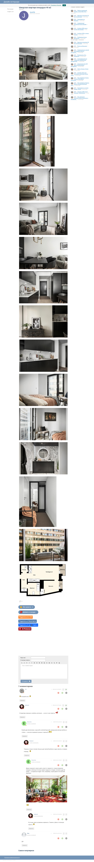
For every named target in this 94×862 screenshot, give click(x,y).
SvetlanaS (27, 705)
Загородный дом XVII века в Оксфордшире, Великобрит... (79, 65)
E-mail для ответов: (25, 660)
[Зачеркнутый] (32, 663)
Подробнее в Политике (56, 5)
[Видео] (47, 663)
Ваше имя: (23, 657)
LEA (75, 10)
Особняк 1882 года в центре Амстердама (80, 29)
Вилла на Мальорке (82, 46)
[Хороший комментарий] (62, 693)
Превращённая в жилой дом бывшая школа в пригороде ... (80, 51)
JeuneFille (32, 12)
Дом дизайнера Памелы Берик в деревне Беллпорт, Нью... (80, 84)
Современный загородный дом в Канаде (80, 24)
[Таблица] (49, 663)
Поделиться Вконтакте (27, 621)
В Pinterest (26, 629)
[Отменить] (22, 663)
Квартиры (21, 9)
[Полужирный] (27, 663)
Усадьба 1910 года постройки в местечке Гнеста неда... (79, 74)
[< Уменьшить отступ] (39, 663)
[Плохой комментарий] (58, 693)
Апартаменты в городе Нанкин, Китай (81, 88)
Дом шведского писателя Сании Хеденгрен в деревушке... (79, 98)
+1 (66, 689)
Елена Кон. (29, 721)
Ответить (22, 700)
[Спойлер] (54, 663)
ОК (64, 5)
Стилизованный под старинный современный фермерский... (79, 60)
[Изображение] (44, 663)
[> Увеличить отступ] (42, 663)
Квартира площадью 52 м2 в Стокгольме (81, 16)
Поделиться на (28, 625)
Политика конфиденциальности (12, 857)
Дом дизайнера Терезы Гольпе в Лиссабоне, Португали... (80, 79)
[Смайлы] (59, 663)
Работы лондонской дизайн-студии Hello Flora (80, 11)
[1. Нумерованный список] (37, 663)
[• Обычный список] (34, 663)
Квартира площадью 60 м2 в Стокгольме (81, 43)
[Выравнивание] (57, 663)
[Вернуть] (24, 663)
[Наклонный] (29, 663)
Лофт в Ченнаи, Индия (82, 69)
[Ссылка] (52, 663)
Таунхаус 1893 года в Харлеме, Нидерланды (81, 92)
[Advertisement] (80, 125)
